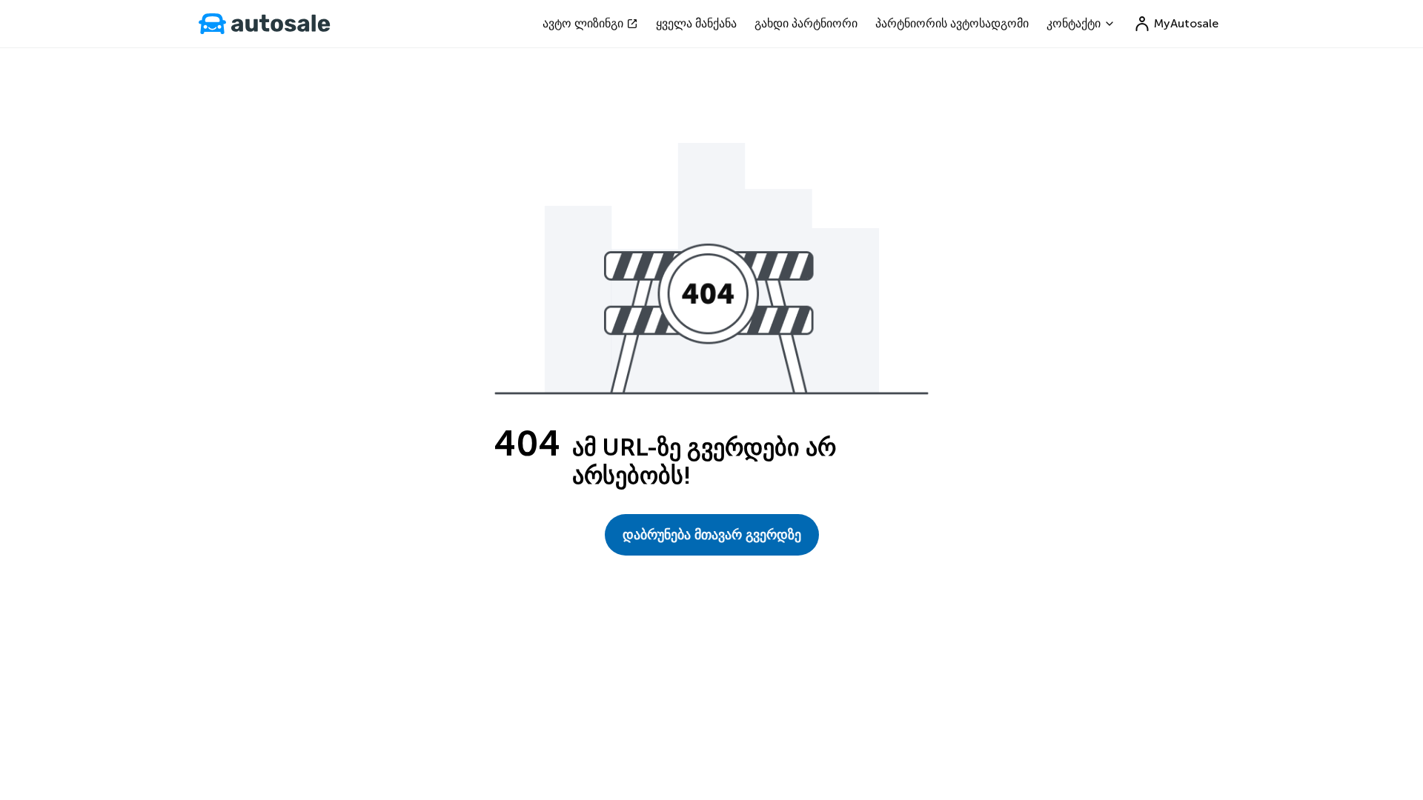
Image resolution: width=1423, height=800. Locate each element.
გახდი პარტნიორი (806, 23)
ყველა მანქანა (696, 23)
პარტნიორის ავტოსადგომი (952, 23)
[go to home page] (265, 23)
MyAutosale (1186, 23)
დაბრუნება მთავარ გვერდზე (712, 535)
